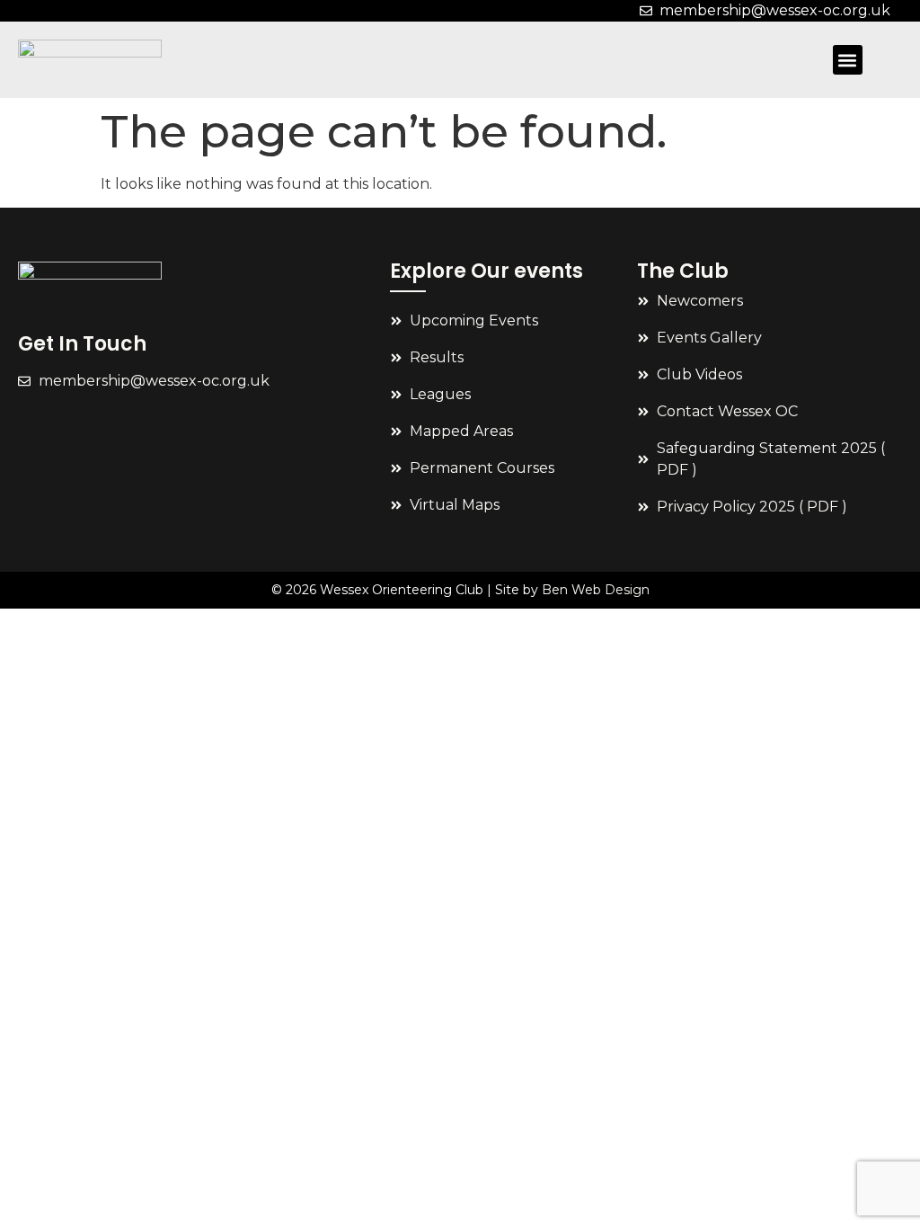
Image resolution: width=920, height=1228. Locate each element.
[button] (847, 60)
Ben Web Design (596, 590)
